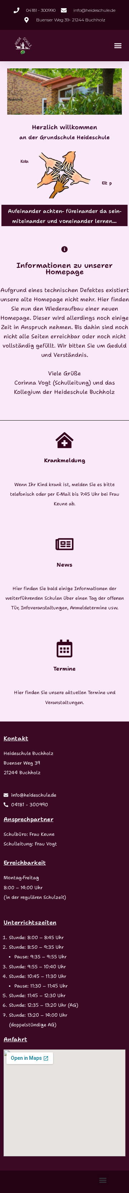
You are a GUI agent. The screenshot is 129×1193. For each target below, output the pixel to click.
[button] (118, 46)
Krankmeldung (64, 460)
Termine (64, 668)
